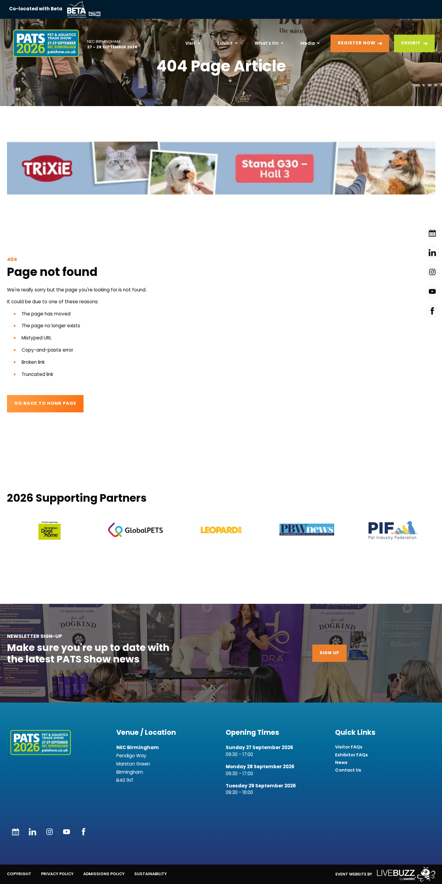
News (341, 762)
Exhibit (225, 43)
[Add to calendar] (15, 832)
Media (307, 43)
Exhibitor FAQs (351, 755)
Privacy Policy (57, 874)
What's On (267, 43)
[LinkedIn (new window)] (32, 832)
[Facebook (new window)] (83, 832)
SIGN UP (329, 653)
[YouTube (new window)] (66, 832)
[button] (49, 530)
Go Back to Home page (45, 404)
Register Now (356, 43)
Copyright (19, 874)
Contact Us (348, 770)
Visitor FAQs (348, 747)
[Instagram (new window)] (49, 832)
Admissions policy (104, 874)
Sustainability (150, 874)
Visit (190, 43)
